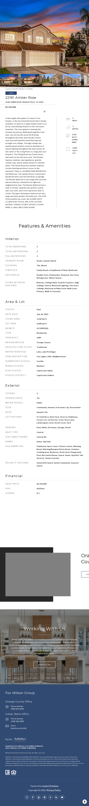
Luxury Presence (50, 786)
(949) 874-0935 (17, 709)
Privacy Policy (54, 790)
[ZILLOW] (38, 797)
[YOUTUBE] (62, 797)
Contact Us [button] (44, 665)
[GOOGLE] (44, 797)
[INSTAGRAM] (27, 797)
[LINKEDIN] (56, 797)
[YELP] (50, 797)
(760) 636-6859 (17, 721)
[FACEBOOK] (33, 797)
